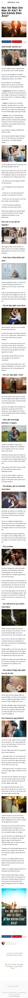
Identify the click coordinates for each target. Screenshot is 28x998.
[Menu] (2, 2)
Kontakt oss (17, 994)
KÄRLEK (3, 945)
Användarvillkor (13, 992)
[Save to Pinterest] (17, 41)
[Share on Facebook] (7, 41)
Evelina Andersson (10, 942)
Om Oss (10, 994)
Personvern (5, 992)
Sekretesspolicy (22, 992)
